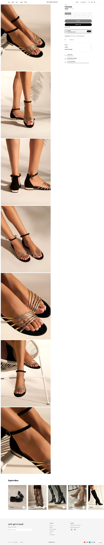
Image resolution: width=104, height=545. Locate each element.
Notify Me (79, 24)
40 (74, 16)
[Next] (94, 480)
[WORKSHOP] (52, 2)
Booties (32, 507)
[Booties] (43, 507)
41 (81, 16)
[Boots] (64, 507)
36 (74, 13)
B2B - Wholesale (52, 534)
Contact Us (51, 525)
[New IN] (23, 507)
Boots (51, 507)
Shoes (17, 2)
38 (88, 13)
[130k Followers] (75, 529)
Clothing (21, 2)
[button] (94, 2)
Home (9, 2)
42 (88, 16)
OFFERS (25, 2)
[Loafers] (83, 507)
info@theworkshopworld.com (75, 527)
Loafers (72, 507)
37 (81, 13)
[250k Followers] (71, 529)
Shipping (51, 527)
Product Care (52, 531)
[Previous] (91, 480)
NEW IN (13, 2)
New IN (11, 507)
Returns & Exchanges (53, 529)
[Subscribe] (32, 530)
